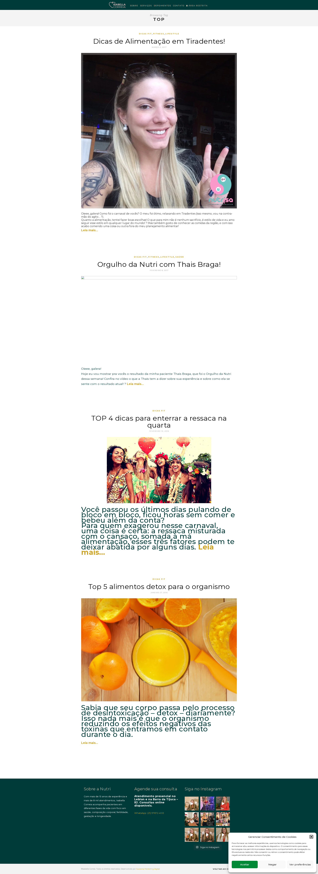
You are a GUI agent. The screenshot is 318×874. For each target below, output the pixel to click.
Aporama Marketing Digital (148, 869)
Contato (178, 5)
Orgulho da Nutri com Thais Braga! (159, 264)
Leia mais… (89, 230)
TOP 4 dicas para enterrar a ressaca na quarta (159, 422)
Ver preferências (300, 864)
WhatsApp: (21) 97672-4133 (149, 813)
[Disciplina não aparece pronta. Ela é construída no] (207, 803)
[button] (311, 836)
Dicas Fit (145, 34)
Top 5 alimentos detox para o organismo (159, 586)
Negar (272, 864)
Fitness (158, 34)
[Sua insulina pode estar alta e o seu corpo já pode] (192, 803)
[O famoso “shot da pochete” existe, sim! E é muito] (192, 835)
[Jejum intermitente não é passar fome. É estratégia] (207, 819)
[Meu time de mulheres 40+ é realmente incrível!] (223, 819)
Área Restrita (198, 5)
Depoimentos (162, 5)
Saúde (179, 257)
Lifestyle (172, 34)
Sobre (134, 5)
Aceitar (244, 864)
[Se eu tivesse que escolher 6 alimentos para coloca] (223, 835)
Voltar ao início (224, 869)
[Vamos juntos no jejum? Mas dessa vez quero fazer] (192, 819)
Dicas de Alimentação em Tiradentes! (159, 41)
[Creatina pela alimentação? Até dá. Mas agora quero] (207, 835)
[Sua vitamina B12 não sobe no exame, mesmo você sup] (223, 803)
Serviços (146, 5)
